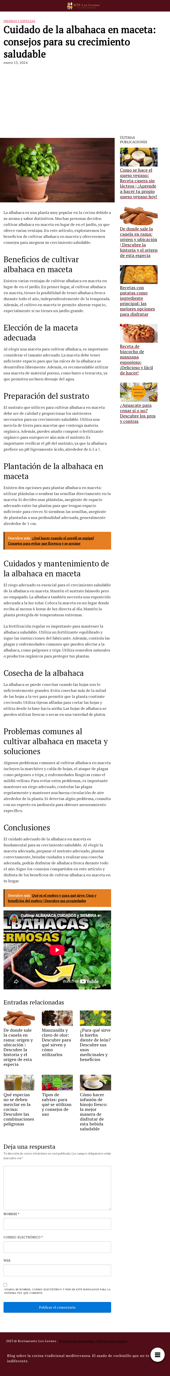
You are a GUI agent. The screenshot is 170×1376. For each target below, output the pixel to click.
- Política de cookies (111, 1341)
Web (7, 1260)
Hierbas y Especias (19, 21)
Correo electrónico (23, 1237)
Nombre (11, 1214)
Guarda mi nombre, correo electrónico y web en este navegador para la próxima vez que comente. (57, 1291)
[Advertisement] (85, 102)
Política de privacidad (76, 1341)
